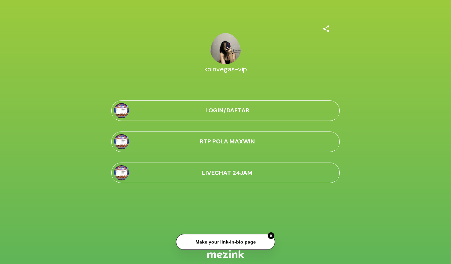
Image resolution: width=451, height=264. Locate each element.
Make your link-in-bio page (225, 242)
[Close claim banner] (271, 236)
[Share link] (326, 27)
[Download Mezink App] (225, 253)
